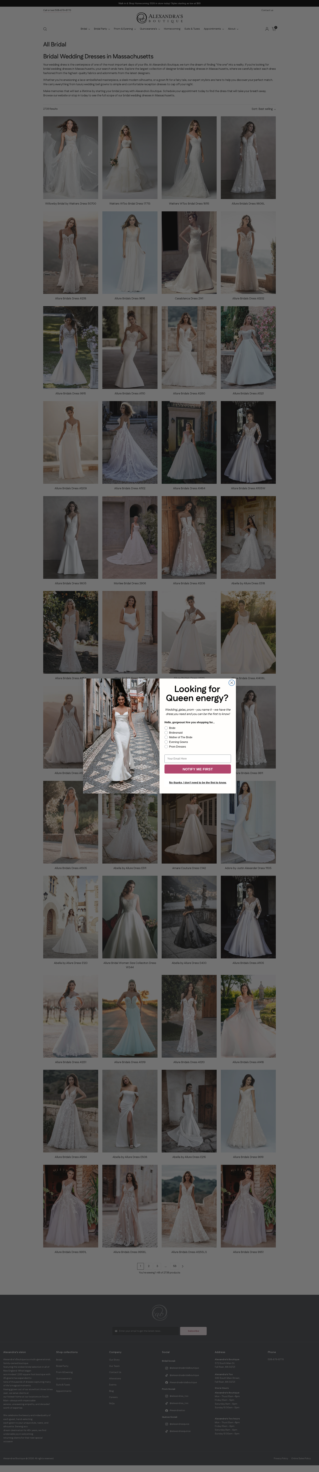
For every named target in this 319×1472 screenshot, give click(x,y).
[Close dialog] (232, 683)
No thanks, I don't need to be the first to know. (197, 782)
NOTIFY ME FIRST (198, 769)
